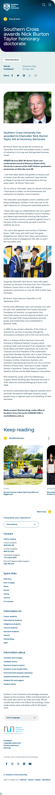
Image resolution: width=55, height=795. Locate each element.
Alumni (7, 635)
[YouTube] (30, 764)
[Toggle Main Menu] (50, 5)
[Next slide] (48, 438)
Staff (6, 643)
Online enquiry (10, 539)
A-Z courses (8, 601)
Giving (6, 594)
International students (13, 620)
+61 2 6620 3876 (10, 558)
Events (6, 590)
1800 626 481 (9, 545)
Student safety (10, 684)
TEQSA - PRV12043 (42, 780)
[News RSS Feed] (30, 75)
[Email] (36, 75)
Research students (11, 631)
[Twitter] (18, 75)
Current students (11, 628)
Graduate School (10, 662)
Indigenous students (12, 624)
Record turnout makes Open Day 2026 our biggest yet (21, 493)
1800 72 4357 (9, 551)
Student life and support (14, 680)
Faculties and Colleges (13, 658)
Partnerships (9, 639)
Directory (7, 579)
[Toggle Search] (44, 5)
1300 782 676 (9, 564)
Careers (7, 598)
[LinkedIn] (24, 75)
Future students (10, 616)
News (6, 586)
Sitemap (7, 748)
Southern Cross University (16, 775)
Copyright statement (12, 743)
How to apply (9, 583)
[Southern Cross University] (11, 7)
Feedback (8, 741)
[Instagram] (12, 764)
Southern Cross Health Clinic (16, 669)
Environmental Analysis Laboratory (18, 673)
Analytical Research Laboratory (16, 677)
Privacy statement (11, 745)
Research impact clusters (14, 665)
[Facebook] (12, 75)
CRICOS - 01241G (27, 780)
